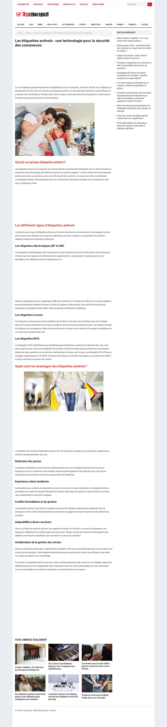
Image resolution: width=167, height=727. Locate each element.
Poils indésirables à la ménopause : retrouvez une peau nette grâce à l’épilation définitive (132, 126)
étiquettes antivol (26, 179)
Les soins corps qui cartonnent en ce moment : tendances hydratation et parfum (133, 85)
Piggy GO (84, 4)
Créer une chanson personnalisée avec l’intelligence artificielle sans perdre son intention (134, 108)
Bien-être (95, 25)
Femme (120, 25)
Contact (52, 710)
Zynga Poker (98, 4)
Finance (132, 25)
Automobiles (68, 25)
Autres (144, 25)
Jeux (31, 25)
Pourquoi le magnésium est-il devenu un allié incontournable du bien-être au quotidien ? (134, 65)
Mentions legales (40, 710)
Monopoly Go (69, 4)
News (40, 25)
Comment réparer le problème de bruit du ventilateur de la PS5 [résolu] (63, 697)
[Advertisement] (63, 68)
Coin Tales (38, 4)
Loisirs (82, 25)
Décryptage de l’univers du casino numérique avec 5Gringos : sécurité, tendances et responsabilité (132, 75)
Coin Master (23, 4)
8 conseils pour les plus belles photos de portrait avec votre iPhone (96, 666)
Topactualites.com (24, 710)
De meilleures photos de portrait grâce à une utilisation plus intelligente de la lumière (30, 697)
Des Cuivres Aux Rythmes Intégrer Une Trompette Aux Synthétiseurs (61, 666)
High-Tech (52, 25)
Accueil (20, 25)
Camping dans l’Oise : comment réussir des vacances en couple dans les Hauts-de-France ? (134, 48)
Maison (109, 25)
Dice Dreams (53, 4)
